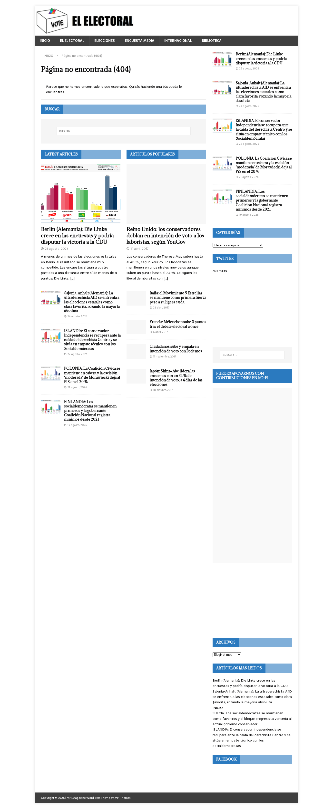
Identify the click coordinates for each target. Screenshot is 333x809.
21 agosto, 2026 (77, 387)
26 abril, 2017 (161, 307)
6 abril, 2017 (160, 332)
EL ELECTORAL (72, 40)
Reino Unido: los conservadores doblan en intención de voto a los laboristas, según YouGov (165, 235)
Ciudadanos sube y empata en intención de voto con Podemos (176, 348)
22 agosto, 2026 (77, 354)
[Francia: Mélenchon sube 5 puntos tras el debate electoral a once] (136, 327)
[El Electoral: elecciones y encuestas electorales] (86, 33)
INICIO (45, 40)
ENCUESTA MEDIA (139, 40)
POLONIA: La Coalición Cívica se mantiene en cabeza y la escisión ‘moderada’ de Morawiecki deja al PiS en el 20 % (92, 375)
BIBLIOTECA (212, 40)
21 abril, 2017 (139, 248)
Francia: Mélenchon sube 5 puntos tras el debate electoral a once (178, 323)
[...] (72, 278)
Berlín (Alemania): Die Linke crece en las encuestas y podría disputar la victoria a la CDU (77, 235)
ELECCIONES (104, 40)
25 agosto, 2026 (57, 248)
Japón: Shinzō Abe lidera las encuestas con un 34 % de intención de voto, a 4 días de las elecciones (176, 378)
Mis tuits (220, 270)
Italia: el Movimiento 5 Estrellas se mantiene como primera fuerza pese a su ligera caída (178, 297)
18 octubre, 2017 (163, 390)
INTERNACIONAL (178, 40)
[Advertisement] (252, 310)
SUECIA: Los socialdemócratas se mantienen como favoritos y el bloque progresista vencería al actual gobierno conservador (252, 718)
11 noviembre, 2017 (164, 356)
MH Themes (122, 797)
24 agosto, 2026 (77, 316)
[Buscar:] (123, 131)
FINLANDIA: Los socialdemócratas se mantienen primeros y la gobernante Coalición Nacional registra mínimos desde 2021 (90, 410)
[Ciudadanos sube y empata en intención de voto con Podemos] (136, 351)
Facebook (226, 759)
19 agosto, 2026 (77, 425)
